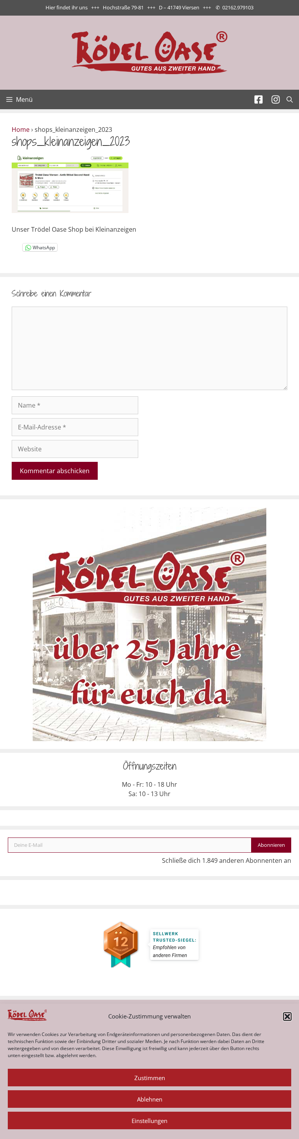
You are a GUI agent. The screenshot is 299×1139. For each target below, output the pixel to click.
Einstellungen (149, 1121)
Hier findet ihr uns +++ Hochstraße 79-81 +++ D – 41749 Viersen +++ (128, 7)
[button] (287, 1016)
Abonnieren (271, 844)
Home (21, 129)
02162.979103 (237, 7)
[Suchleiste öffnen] (289, 99)
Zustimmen (149, 1078)
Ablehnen (149, 1099)
